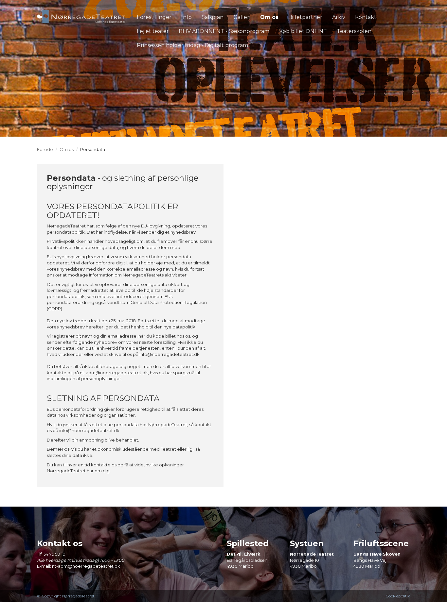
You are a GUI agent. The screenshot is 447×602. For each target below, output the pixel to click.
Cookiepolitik (397, 596)
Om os (67, 149)
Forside (45, 149)
